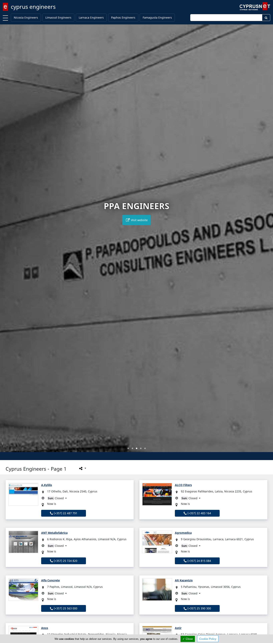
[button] (128, 448)
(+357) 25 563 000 (65, 608)
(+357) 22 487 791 (65, 513)
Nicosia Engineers (26, 17)
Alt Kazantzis (184, 580)
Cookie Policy (207, 638)
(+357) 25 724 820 (65, 561)
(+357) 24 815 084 (199, 561)
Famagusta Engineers (157, 17)
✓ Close (187, 638)
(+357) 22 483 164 (199, 513)
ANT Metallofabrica (54, 533)
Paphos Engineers (123, 17)
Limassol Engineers (58, 17)
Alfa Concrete (50, 580)
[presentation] (7, 241)
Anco (44, 628)
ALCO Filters (183, 485)
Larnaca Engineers (91, 17)
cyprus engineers (33, 6)
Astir (178, 628)
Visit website (139, 220)
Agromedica (183, 533)
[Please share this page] (82, 468)
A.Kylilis (46, 485)
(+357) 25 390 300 (199, 608)
